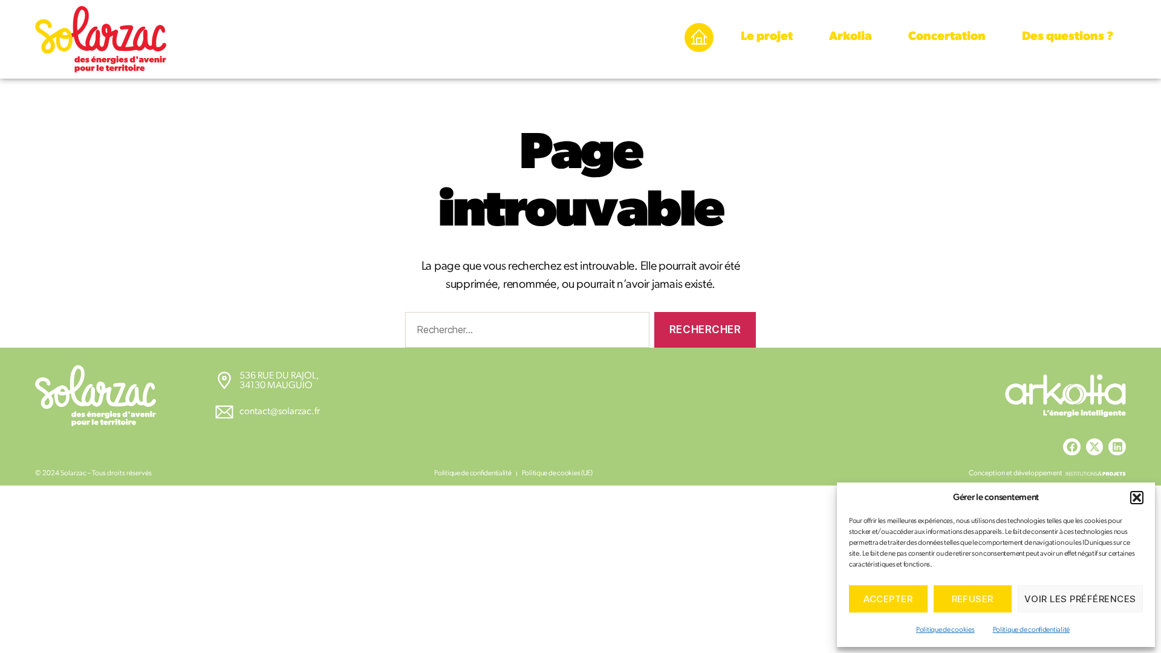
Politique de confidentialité (1031, 630)
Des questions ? (1068, 37)
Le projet (767, 37)
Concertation (947, 37)
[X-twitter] (1095, 447)
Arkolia (850, 37)
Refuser (973, 599)
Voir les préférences (1080, 599)
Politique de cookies (945, 630)
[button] (1137, 498)
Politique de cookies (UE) (557, 473)
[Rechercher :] (524, 332)
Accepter (887, 599)
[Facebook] (1072, 447)
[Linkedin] (1117, 447)
